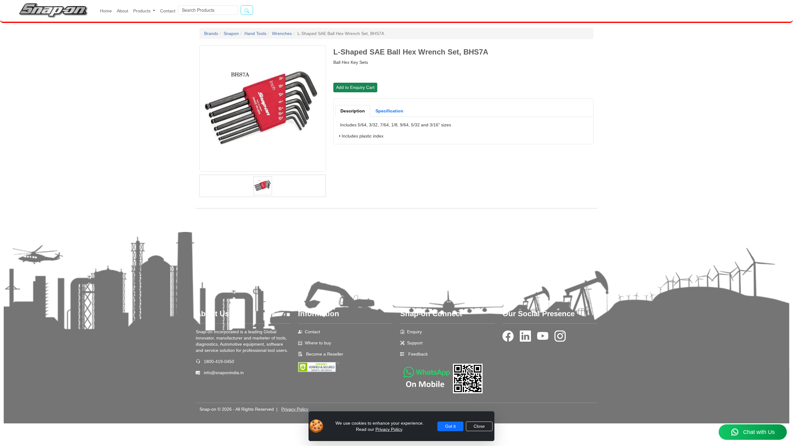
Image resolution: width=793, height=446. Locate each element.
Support (415, 342)
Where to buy (318, 342)
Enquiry (414, 331)
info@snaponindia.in (224, 372)
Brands (211, 33)
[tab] (352, 111)
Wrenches (282, 33)
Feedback (418, 354)
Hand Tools (255, 33)
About (122, 10)
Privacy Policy (294, 409)
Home (106, 10)
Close (479, 426)
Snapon (231, 33)
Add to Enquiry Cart (355, 87)
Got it (450, 426)
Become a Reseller (324, 354)
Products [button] (142, 10)
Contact (167, 10)
